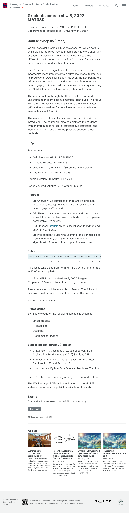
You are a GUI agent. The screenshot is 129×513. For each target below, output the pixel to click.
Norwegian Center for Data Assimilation (33, 5)
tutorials (53, 225)
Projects (88, 5)
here (60, 300)
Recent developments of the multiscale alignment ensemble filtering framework (64, 455)
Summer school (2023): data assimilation (35, 453)
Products (103, 5)
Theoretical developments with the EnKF (114, 453)
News (75, 5)
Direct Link (35, 409)
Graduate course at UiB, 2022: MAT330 (57, 17)
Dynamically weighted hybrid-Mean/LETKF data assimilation (89, 453)
